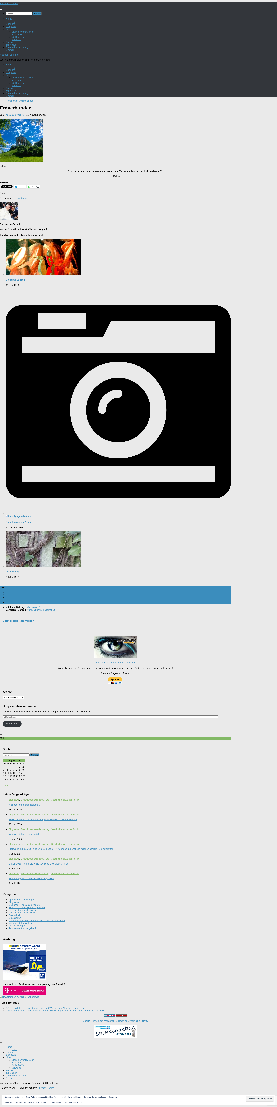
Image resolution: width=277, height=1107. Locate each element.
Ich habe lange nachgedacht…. (25, 805)
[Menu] (1, 9)
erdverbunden (22, 198)
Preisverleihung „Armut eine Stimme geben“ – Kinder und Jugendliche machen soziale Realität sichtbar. (62, 849)
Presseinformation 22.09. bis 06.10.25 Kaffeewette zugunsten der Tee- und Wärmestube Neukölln (55, 1010)
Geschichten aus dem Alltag (35, 800)
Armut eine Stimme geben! (22, 928)
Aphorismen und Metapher (19, 101)
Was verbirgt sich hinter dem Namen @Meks (31, 878)
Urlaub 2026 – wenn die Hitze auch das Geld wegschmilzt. (38, 863)
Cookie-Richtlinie (75, 1102)
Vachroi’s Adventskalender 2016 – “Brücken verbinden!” (37, 920)
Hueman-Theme (46, 1088)
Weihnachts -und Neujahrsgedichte (27, 907)
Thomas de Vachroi (14, 115)
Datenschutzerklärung (17, 47)
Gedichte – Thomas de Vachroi (24, 905)
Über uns (10, 24)
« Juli (5, 785)
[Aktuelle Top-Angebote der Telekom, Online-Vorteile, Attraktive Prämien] (24, 994)
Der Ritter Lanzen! (16, 279)
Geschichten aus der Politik (65, 800)
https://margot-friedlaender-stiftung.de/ (115, 662)
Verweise (16, 39)
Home (9, 18)
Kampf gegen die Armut (19, 522)
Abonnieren (12, 723)
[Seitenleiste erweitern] (1, 734)
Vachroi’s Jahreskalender (22, 923)
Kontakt (10, 42)
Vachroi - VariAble (9, 3)
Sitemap (10, 50)
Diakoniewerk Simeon (23, 31)
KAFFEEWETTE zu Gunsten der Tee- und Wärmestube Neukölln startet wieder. (46, 1008)
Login (14, 21)
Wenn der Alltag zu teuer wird (24, 834)
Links (8, 29)
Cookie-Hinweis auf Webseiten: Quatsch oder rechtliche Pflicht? (115, 1021)
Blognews (11, 26)
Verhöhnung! (13, 571)
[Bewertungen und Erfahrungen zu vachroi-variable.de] (19, 997)
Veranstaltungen (17, 925)
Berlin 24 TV (18, 37)
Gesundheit (14, 915)
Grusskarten (15, 918)
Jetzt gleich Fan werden (18, 620)
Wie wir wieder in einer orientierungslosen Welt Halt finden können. (43, 819)
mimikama (17, 34)
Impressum (11, 44)
